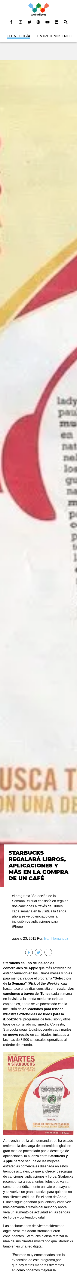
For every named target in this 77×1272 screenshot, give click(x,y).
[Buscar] (65, 22)
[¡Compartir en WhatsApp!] (48, 952)
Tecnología (18, 36)
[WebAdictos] (38, 9)
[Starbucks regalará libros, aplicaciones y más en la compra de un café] (38, 473)
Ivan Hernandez (56, 938)
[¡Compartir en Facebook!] (29, 952)
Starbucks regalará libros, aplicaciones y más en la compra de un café (38, 866)
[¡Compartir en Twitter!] (38, 952)
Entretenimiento (54, 36)
